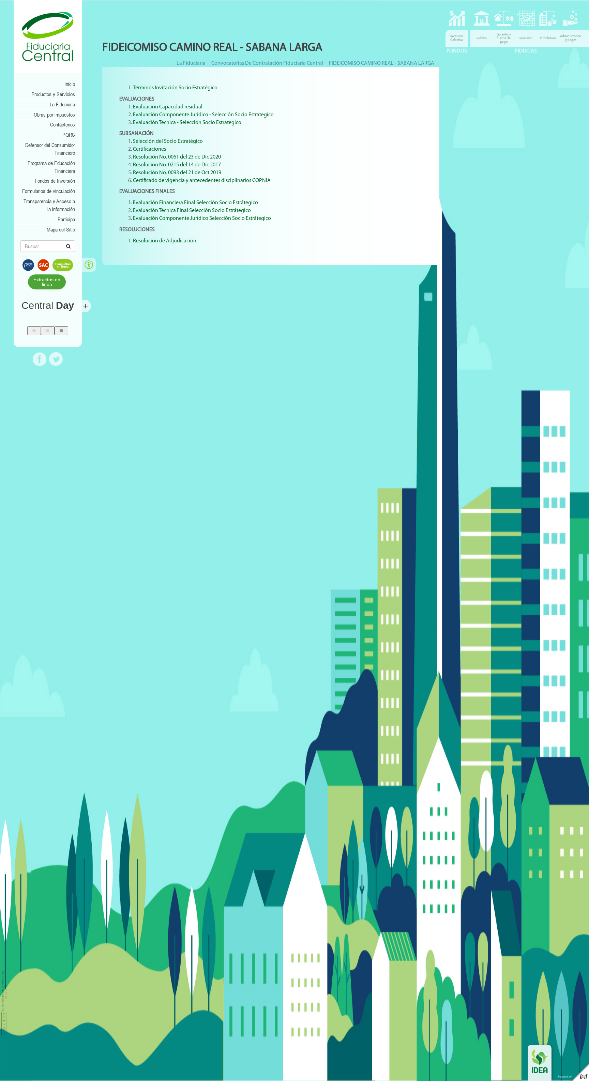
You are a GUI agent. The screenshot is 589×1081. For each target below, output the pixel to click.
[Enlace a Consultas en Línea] (62, 264)
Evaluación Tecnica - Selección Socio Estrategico (187, 122)
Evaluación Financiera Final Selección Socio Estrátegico (195, 203)
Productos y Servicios (53, 94)
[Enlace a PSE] (28, 264)
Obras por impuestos (54, 114)
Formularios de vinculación (48, 191)
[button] (34, 330)
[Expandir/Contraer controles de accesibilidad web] (89, 265)
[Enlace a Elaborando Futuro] (572, 1072)
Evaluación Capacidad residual (168, 107)
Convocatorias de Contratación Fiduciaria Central (267, 63)
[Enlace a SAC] (43, 264)
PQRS (68, 135)
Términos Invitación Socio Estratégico (175, 88)
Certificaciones (149, 149)
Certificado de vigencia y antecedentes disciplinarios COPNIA (202, 180)
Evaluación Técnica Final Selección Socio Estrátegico (192, 210)
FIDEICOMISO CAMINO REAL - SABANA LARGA (381, 63)
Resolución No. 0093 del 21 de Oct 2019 (177, 173)
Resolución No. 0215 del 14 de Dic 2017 (177, 165)
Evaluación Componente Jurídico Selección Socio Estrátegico (202, 218)
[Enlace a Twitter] (56, 358)
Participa (66, 219)
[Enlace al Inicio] (47, 36)
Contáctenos (62, 124)
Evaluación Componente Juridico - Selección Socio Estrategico (203, 115)
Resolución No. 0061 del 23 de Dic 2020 (177, 157)
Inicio (69, 84)
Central (47, 305)
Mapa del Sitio (61, 229)
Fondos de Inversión (55, 181)
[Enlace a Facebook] (39, 358)
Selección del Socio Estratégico (168, 141)
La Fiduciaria (62, 104)
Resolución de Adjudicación (165, 241)
